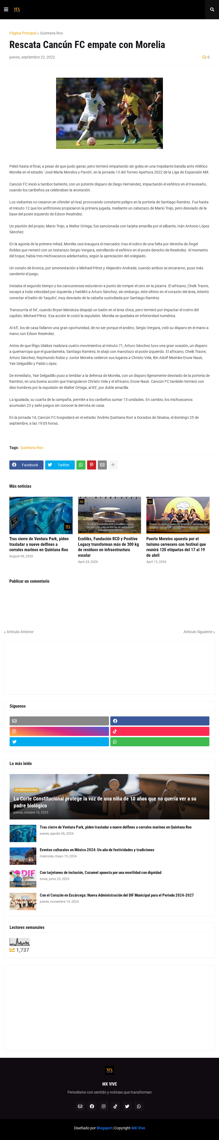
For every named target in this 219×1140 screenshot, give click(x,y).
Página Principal (22, 33)
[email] (59, 720)
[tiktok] (160, 731)
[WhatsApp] (80, 465)
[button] (6, 9)
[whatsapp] (160, 741)
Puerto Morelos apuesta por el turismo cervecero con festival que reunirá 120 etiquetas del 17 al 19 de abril (176, 547)
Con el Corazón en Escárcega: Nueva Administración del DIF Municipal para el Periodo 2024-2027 (117, 895)
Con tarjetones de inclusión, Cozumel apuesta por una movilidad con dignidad (100, 872)
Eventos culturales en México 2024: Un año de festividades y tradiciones (97, 849)
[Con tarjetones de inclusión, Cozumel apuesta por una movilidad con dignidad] (23, 878)
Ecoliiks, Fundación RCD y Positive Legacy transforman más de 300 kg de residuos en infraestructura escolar (108, 547)
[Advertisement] (34, 667)
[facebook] (160, 720)
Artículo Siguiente (197, 632)
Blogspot (104, 1128)
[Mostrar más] (113, 465)
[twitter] (59, 741)
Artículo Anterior (20, 632)
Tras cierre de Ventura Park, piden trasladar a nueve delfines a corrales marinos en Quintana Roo (39, 544)
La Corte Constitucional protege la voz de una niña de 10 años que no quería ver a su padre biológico (105, 802)
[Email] (102, 465)
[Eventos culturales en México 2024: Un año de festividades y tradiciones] (23, 856)
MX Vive (138, 1128)
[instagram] (59, 731)
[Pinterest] (91, 465)
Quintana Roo (51, 33)
